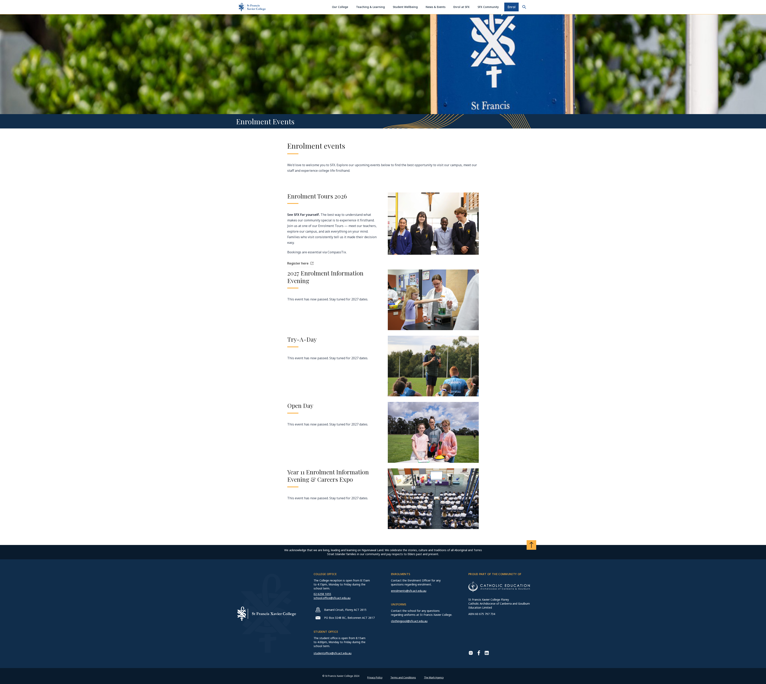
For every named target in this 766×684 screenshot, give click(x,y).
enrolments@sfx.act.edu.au (408, 591)
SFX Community (488, 7)
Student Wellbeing (405, 7)
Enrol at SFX (461, 7)
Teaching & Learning (370, 7)
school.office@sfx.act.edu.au (332, 598)
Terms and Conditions (403, 677)
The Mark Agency (434, 677)
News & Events (435, 7)
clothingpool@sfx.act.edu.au (409, 621)
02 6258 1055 (322, 594)
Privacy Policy (374, 677)
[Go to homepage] (252, 7)
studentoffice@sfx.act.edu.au (332, 653)
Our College (340, 7)
